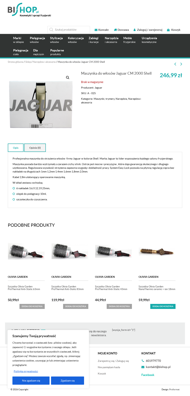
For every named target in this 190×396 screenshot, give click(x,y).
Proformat (174, 389)
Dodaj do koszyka (163, 306)
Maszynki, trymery (104, 98)
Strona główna (15, 62)
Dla (38, 52)
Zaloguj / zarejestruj (149, 29)
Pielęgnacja (37, 39)
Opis (15, 147)
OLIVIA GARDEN (18, 276)
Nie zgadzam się (31, 380)
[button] (67, 77)
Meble (129, 39)
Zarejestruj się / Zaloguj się (113, 360)
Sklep (28, 62)
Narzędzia (111, 39)
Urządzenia (149, 39)
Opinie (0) (35, 147)
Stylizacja (56, 39)
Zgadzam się (68, 380)
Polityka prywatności (26, 371)
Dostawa (123, 29)
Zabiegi (94, 39)
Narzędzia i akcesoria (44, 62)
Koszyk (175, 29)
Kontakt (103, 29)
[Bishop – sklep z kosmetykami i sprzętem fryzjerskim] (29, 9)
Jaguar (98, 87)
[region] (48, 359)
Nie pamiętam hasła (109, 367)
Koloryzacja (76, 39)
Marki (18, 39)
